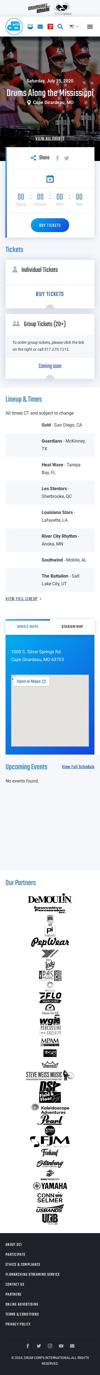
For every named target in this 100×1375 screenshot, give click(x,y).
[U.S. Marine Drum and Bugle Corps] (50, 1175)
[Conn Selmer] (50, 1197)
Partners (13, 1294)
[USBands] (50, 1208)
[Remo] (50, 1064)
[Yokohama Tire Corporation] (50, 953)
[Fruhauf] (50, 1152)
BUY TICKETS (50, 225)
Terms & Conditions (22, 1314)
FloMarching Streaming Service (33, 1275)
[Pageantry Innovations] (50, 931)
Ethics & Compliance (23, 1265)
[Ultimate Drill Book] (50, 1219)
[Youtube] (61, 1346)
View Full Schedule (78, 767)
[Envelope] (72, 1346)
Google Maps (27, 627)
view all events (50, 138)
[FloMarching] (50, 998)
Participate (15, 1255)
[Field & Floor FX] (50, 1097)
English (74, 26)
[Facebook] (27, 1346)
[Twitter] (38, 1346)
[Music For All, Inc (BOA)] (50, 1009)
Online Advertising (22, 1304)
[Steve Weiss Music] (50, 1075)
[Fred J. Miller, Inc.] (50, 1141)
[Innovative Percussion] (50, 909)
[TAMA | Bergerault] (50, 1130)
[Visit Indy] (50, 964)
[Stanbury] (50, 1163)
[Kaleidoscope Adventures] (50, 1108)
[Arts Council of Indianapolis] (50, 986)
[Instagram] (50, 1346)
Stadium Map (72, 627)
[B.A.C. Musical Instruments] (50, 975)
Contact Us (15, 1285)
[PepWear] (50, 942)
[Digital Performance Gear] (50, 1053)
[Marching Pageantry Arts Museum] (50, 1042)
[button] (89, 26)
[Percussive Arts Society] (50, 1031)
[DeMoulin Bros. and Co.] (50, 898)
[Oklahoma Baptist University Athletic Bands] (50, 920)
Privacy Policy (18, 1324)
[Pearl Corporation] (50, 1119)
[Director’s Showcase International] (50, 1086)
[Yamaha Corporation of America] (50, 1186)
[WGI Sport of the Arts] (50, 1020)
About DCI (14, 1245)
